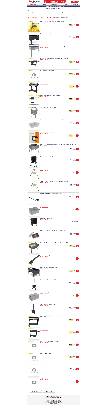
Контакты (75, 4)
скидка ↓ (76, 19)
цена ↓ (72, 19)
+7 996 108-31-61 (49, 397)
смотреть (62, 6)
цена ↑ (68, 19)
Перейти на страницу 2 (49, 391)
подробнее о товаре (44, 22)
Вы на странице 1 (35, 391)
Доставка (65, 4)
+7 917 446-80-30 (49, 400)
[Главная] (34, 1)
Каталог (44, 4)
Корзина (54, 4)
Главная (33, 4)
